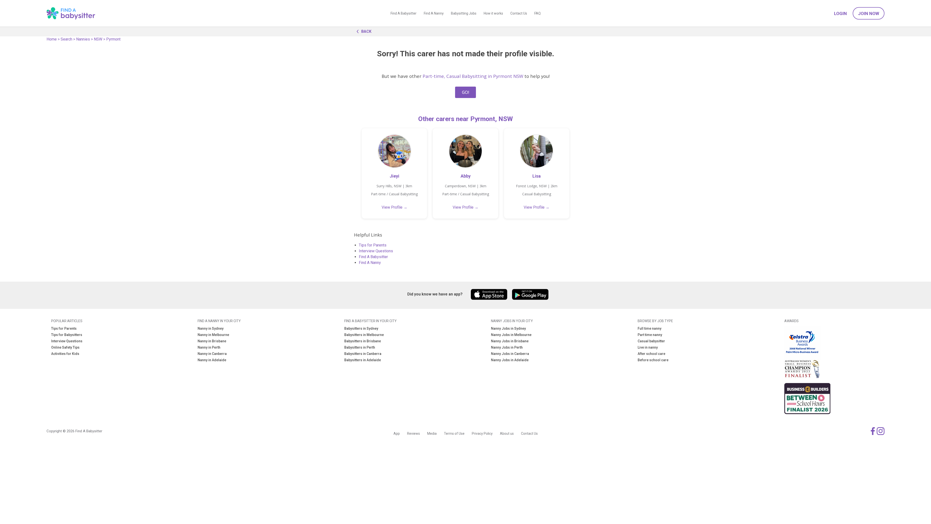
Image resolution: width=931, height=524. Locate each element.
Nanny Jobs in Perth (507, 347)
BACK (366, 31)
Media (432, 433)
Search (66, 39)
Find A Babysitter (404, 13)
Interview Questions (376, 251)
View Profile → (394, 207)
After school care (651, 354)
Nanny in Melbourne (213, 335)
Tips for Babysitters (66, 335)
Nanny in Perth (209, 347)
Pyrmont (113, 39)
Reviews (413, 433)
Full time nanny (649, 328)
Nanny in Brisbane (212, 341)
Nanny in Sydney (211, 328)
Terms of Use (454, 433)
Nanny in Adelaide (212, 360)
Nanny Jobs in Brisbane (510, 341)
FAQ (537, 13)
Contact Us (518, 13)
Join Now (868, 13)
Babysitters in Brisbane (362, 341)
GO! (465, 92)
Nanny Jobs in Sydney (508, 328)
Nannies (83, 39)
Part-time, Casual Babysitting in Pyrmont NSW (473, 76)
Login (840, 13)
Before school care (653, 360)
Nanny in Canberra (212, 354)
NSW (98, 39)
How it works (493, 13)
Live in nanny (648, 347)
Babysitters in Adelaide (362, 360)
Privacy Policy (482, 433)
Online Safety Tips (65, 347)
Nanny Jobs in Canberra (510, 354)
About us (507, 433)
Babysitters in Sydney (361, 328)
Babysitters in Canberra (362, 354)
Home (52, 39)
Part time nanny (650, 335)
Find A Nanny (434, 13)
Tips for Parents (372, 245)
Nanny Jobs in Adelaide (510, 360)
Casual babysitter (651, 341)
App (396, 433)
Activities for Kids (65, 354)
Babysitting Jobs (463, 13)
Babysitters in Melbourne (364, 335)
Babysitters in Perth (359, 347)
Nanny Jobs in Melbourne (511, 335)
